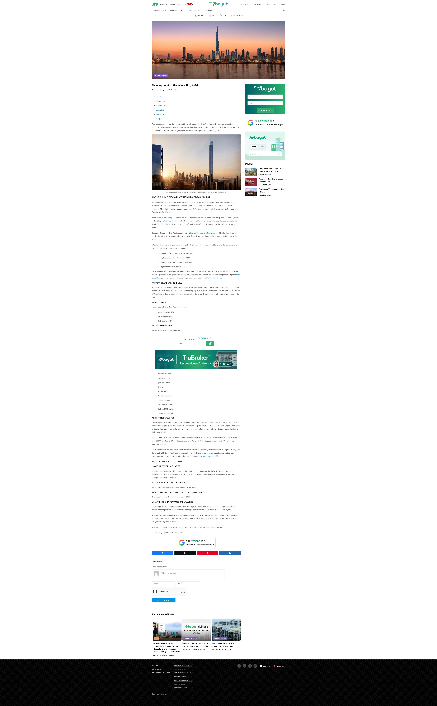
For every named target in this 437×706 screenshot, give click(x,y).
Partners (198, 10)
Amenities (160, 110)
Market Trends (160, 10)
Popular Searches (181, 688)
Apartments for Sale (182, 665)
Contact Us (156, 669)
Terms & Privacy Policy (161, 673)
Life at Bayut (210, 10)
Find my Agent (259, 4)
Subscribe (210, 343)
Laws (182, 10)
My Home (173, 10)
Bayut (155, 4)
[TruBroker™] (196, 359)
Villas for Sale (179, 669)
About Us (155, 665)
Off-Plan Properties (182, 680)
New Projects (244, 4)
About (158, 97)
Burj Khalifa (161, 224)
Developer (160, 114)
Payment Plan (161, 105)
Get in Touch (272, 4)
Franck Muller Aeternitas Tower (202, 233)
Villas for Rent (180, 676)
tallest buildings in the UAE (207, 456)
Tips (189, 10)
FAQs (158, 119)
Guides (162, 4)
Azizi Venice (186, 438)
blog (218, 5)
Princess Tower (170, 221)
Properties (160, 101)
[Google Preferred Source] (196, 543)
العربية (283, 4)
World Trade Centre (214, 278)
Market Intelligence (178, 4)
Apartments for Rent (182, 673)
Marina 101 (182, 218)
